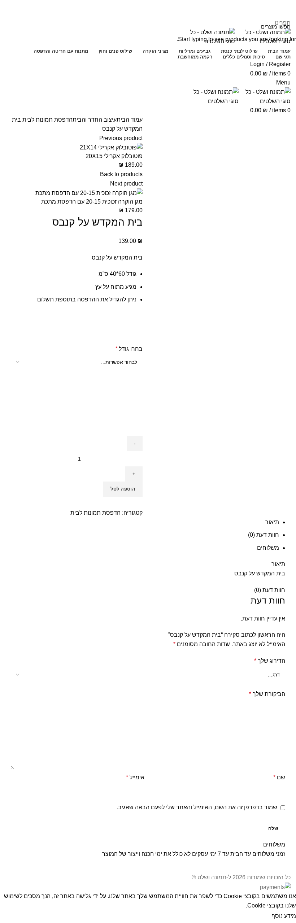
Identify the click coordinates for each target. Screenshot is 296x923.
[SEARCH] (10, 26)
